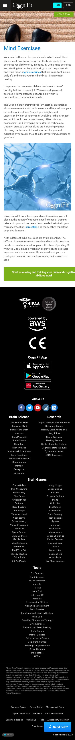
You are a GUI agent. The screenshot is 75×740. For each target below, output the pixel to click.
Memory (19, 466)
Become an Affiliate (54, 713)
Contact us (31, 720)
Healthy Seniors (54, 440)
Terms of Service (19, 707)
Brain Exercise (37, 609)
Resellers (37, 599)
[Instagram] (46, 407)
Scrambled (19, 547)
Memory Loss (19, 448)
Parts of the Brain (19, 430)
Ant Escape (19, 510)
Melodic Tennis (19, 543)
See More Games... (55, 561)
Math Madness (19, 536)
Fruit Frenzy (19, 492)
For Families (37, 573)
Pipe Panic (19, 496)
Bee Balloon (55, 507)
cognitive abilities (31, 71)
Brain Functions (19, 455)
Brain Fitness (19, 440)
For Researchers (37, 581)
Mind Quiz (37, 617)
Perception (19, 469)
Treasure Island (19, 514)
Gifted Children (37, 649)
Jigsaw (55, 521)
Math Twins (55, 529)
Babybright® (37, 595)
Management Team (55, 707)
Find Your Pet (19, 550)
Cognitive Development (37, 606)
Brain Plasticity (19, 437)
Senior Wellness (54, 437)
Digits (55, 500)
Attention (19, 473)
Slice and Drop (55, 543)
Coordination (19, 462)
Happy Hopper (55, 485)
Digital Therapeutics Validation (54, 423)
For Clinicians (37, 577)
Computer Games (54, 426)
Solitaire (19, 503)
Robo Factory (19, 507)
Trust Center (37, 726)
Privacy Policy (36, 707)
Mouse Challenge (55, 536)
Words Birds (55, 557)
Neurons (19, 433)
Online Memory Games (37, 638)
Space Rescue (19, 532)
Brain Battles (37, 653)
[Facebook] (21, 407)
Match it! (19, 529)
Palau (9, 735)
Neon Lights (19, 518)
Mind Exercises (37, 624)
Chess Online (19, 485)
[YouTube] (37, 407)
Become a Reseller (14, 720)
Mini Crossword (19, 489)
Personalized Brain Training (37, 627)
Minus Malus (55, 532)
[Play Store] (38, 376)
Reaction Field (55, 554)
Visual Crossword (19, 525)
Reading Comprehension (37, 645)
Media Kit (37, 713)
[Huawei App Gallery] (38, 385)
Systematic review (54, 451)
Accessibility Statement (58, 720)
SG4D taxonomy (54, 455)
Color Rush (19, 557)
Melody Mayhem (19, 554)
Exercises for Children (37, 602)
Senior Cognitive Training (54, 444)
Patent (37, 588)
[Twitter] (29, 407)
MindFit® (37, 591)
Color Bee (55, 503)
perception (31, 226)
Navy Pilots (54, 433)
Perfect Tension (55, 539)
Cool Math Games (37, 642)
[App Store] (38, 366)
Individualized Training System (37, 613)
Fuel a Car (55, 525)
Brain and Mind (19, 426)
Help (42, 720)
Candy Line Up (55, 489)
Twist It (55, 547)
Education (37, 584)
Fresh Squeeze (55, 518)
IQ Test (37, 656)
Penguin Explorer (55, 496)
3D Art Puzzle (19, 561)
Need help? (60, 727)
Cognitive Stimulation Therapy (37, 620)
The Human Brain (19, 423)
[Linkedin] (54, 407)
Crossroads (55, 510)
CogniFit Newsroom (21, 713)
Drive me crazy (19, 521)
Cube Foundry (55, 514)
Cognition (19, 444)
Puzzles (55, 492)
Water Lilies (55, 550)
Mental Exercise (37, 635)
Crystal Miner (19, 500)
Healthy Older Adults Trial (54, 430)
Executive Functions (19, 458)
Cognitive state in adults (54, 448)
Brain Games (37, 631)
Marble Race (19, 539)
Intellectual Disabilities (19, 451)
